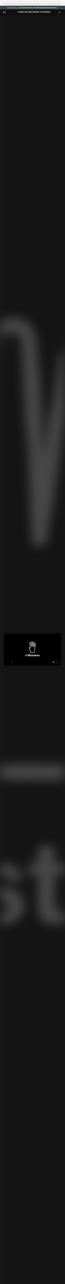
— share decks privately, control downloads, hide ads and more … (32, 7)
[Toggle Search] (59, 12)
